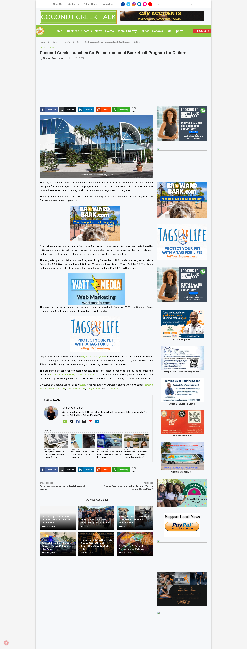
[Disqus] (96, 599)
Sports (178, 31)
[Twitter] (128, 4)
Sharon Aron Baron (53, 58)
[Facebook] (123, 4)
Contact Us (73, 4)
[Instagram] (134, 4)
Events (109, 31)
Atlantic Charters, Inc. (182, 472)
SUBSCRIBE (203, 31)
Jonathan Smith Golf (182, 435)
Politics (144, 31)
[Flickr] (145, 4)
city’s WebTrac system (93, 356)
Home (58, 31)
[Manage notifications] (6, 642)
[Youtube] (150, 4)
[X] (71, 421)
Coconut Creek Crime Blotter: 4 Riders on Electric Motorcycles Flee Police (109, 454)
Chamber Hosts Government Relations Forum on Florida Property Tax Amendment (135, 454)
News (98, 31)
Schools (157, 31)
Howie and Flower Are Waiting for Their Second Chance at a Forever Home (82, 454)
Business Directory (79, 31)
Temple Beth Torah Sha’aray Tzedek (182, 371)
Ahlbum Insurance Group (182, 404)
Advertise (108, 4)
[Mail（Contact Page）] (64, 421)
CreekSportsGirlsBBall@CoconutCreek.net (72, 374)
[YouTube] (90, 421)
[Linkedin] (139, 4)
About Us (57, 4)
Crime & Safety (127, 31)
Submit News (90, 4)
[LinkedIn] (97, 421)
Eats (169, 31)
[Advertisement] (123, 81)
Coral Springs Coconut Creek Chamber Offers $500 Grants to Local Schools (55, 454)
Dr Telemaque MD (182, 339)
